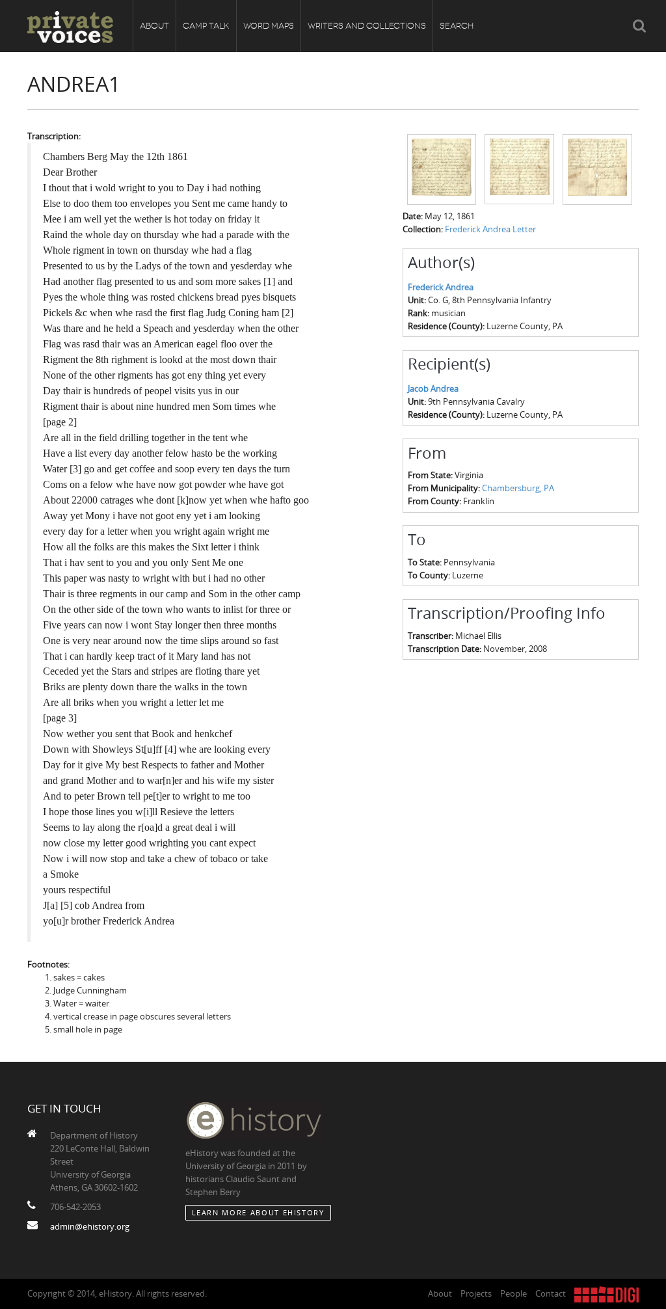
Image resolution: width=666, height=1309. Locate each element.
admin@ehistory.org (89, 1226)
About (154, 26)
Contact (550, 1293)
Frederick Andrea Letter (490, 229)
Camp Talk (206, 26)
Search (456, 26)
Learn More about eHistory (258, 1212)
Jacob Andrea (433, 388)
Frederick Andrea (440, 287)
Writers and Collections (367, 26)
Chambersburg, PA (518, 488)
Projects (476, 1293)
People (513, 1293)
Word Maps (268, 26)
